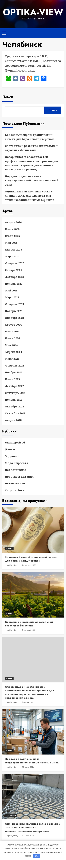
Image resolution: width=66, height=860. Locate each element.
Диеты (10, 449)
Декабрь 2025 (14, 277)
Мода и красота (16, 463)
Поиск (7, 97)
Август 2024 (13, 324)
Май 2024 (11, 345)
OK (36, 855)
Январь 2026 (13, 270)
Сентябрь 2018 (15, 413)
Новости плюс (15, 469)
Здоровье (12, 456)
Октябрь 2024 (14, 317)
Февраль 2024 (14, 365)
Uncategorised (15, 442)
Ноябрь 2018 (13, 399)
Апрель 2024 (13, 352)
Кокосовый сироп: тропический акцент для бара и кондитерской (29, 137)
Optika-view (33, 12)
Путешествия (15, 483)
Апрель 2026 (13, 249)
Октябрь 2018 (14, 406)
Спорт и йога (14, 490)
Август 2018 (13, 420)
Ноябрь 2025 (13, 283)
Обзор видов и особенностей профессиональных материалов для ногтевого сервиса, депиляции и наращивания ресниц (32, 163)
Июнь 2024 (12, 338)
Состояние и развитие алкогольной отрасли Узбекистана (31, 148)
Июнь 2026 (12, 236)
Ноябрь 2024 (13, 311)
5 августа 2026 (28, 630)
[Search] (60, 33)
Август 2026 (13, 222)
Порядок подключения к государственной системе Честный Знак (31, 180)
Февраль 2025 (14, 304)
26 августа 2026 (29, 565)
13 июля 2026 (28, 702)
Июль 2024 (12, 331)
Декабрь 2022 (14, 386)
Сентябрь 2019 (15, 392)
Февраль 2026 (14, 263)
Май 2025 (11, 290)
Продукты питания (19, 476)
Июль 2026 (12, 229)
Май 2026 (11, 242)
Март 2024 (12, 358)
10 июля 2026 (28, 835)
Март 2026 (12, 256)
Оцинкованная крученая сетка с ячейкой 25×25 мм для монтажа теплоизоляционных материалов (29, 196)
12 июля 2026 (28, 767)
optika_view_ (12, 565)
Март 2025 (12, 297)
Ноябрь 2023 (13, 372)
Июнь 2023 (12, 379)
